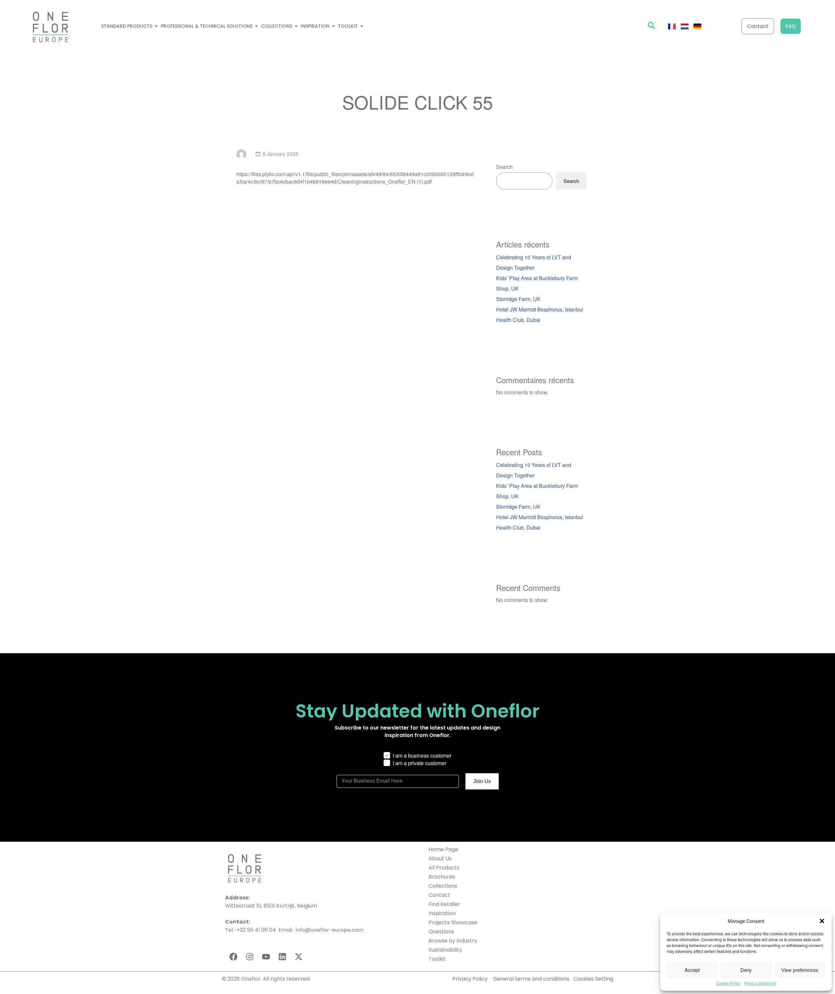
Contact (439, 895)
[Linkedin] (282, 956)
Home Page (443, 849)
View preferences (799, 969)
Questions (441, 931)
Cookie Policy (728, 983)
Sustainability (445, 950)
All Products (444, 867)
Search (504, 167)
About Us (440, 858)
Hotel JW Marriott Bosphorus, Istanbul (539, 309)
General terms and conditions (532, 979)
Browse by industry (453, 940)
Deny (746, 969)
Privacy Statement (760, 983)
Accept (692, 969)
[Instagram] (249, 956)
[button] (822, 921)
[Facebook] (233, 956)
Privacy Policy (470, 979)
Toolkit (437, 959)
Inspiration (442, 913)
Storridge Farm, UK (518, 299)
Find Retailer (444, 904)
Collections (443, 886)
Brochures (442, 877)
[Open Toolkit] (361, 26)
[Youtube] (266, 956)
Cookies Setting (593, 979)
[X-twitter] (298, 956)
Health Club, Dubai (518, 320)
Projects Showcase (453, 922)
